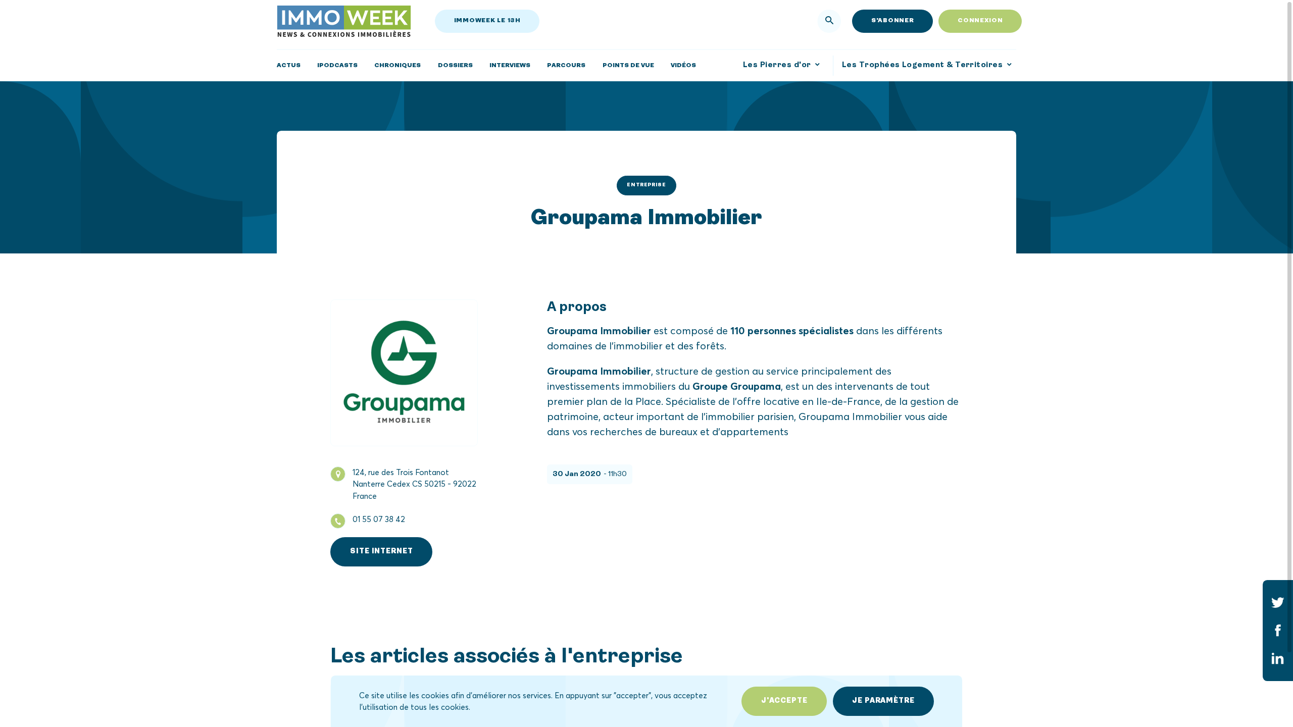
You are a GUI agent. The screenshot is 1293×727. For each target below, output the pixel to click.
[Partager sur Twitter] (1278, 602)
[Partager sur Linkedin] (1278, 658)
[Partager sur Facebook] (1278, 630)
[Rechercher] (829, 21)
